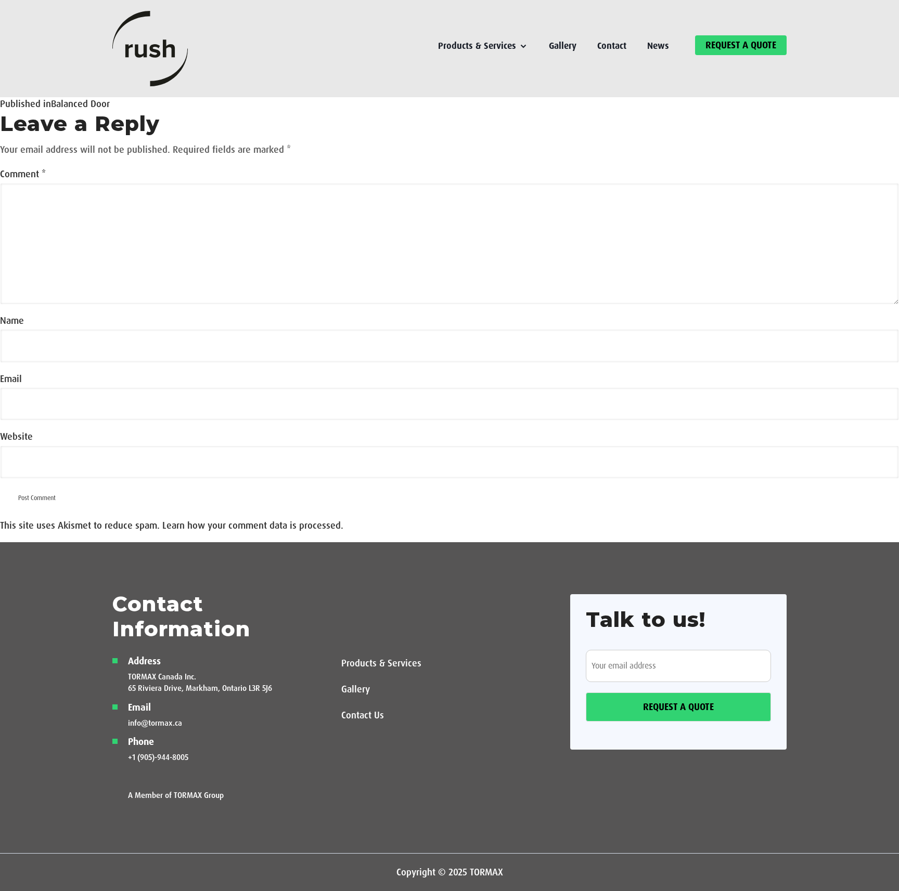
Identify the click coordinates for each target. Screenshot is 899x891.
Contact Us (362, 715)
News (658, 46)
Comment (23, 174)
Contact (611, 46)
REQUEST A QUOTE (740, 45)
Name (12, 321)
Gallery (562, 46)
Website (16, 436)
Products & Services (381, 663)
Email (11, 379)
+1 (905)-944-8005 (158, 757)
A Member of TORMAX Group (176, 795)
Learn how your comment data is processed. (252, 525)
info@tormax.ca (155, 723)
